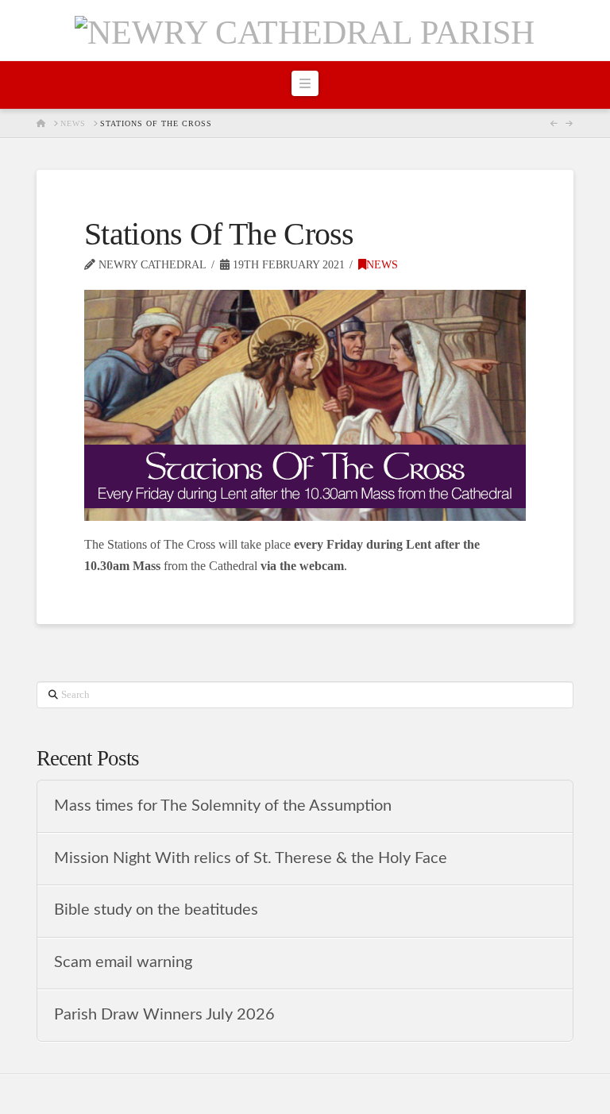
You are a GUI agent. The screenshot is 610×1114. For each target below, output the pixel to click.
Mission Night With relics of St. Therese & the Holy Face (250, 858)
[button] (305, 83)
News (382, 265)
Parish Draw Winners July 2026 (164, 1015)
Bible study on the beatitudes (156, 910)
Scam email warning (123, 962)
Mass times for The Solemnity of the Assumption (223, 806)
